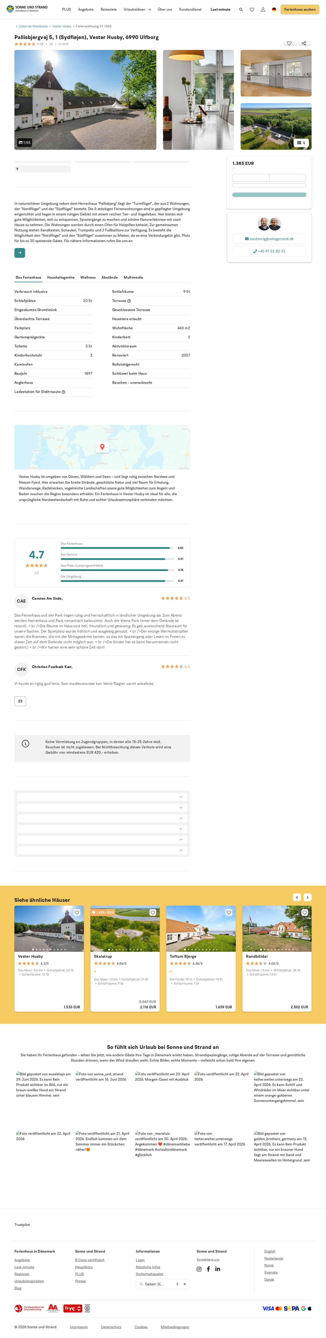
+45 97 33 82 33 (271, 251)
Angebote (86, 9)
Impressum (79, 1327)
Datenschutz (111, 1327)
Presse (80, 1281)
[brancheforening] (29, 1311)
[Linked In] (217, 1269)
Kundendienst (190, 9)
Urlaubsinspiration (29, 1281)
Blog (17, 1288)
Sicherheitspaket (149, 1274)
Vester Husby (61, 26)
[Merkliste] (252, 9)
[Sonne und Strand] (27, 9)
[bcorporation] (88, 1311)
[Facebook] (208, 1269)
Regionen (21, 1274)
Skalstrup (103, 956)
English (269, 1251)
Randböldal (257, 956)
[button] (44, 1099)
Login (140, 1260)
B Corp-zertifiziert (89, 1260)
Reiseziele (109, 9)
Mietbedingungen (175, 1327)
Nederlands (273, 1258)
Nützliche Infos (148, 1267)
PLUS (66, 9)
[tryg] (74, 1311)
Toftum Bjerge (183, 956)
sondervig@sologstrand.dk (271, 238)
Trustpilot (22, 1224)
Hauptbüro (84, 1267)
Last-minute (220, 9)
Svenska (271, 1272)
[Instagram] (199, 1269)
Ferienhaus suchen (300, 9)
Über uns (165, 9)
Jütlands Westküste (33, 26)
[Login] (263, 9)
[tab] (33, 949)
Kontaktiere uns (208, 1259)
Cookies (141, 1327)
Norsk (269, 1265)
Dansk (269, 1279)
